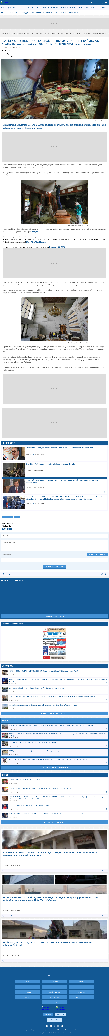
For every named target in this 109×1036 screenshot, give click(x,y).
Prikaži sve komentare (55, 567)
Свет (20, 33)
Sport (36, 8)
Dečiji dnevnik (81, 997)
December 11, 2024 (57, 247)
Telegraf (35, 231)
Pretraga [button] (102, 2)
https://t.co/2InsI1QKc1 (36, 241)
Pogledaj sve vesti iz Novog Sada (54, 768)
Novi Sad (45, 8)
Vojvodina (55, 8)
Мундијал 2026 (28, 13)
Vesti (3, 8)
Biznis (20, 8)
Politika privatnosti (85, 1030)
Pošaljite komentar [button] (97, 554)
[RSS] (61, 1026)
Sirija (17, 517)
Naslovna (5, 33)
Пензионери (61, 13)
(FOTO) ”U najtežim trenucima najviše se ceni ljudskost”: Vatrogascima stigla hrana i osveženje (54, 752)
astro (17, 13)
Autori (50, 1030)
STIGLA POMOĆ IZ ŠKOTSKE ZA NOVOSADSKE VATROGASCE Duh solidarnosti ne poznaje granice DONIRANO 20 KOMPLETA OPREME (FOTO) (54, 735)
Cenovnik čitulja (42, 1030)
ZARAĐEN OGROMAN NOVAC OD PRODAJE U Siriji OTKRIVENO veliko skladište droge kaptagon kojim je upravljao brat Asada (54, 850)
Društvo (29, 8)
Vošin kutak (74, 13)
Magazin (90, 8)
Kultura (81, 8)
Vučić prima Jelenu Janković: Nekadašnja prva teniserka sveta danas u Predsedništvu (54, 453)
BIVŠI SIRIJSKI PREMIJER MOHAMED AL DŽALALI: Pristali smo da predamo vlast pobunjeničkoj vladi (54, 940)
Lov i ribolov (102, 8)
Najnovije (12, 8)
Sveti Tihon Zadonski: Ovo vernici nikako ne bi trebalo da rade (54, 469)
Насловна (54, 1020)
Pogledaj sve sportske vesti (54, 822)
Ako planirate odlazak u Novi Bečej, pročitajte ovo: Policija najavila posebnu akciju (54, 690)
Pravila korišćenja (74, 1030)
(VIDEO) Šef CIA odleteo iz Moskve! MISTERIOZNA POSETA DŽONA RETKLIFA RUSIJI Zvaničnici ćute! (54, 486)
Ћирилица (60, 1015)
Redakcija (65, 1030)
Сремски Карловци (45, 13)
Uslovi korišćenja (6, 555)
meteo (4, 13)
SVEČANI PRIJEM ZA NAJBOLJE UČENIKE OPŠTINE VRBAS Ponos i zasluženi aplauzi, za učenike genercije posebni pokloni (54, 698)
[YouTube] (58, 1026)
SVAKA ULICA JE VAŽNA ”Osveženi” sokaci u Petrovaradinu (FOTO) (54, 744)
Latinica (48, 1015)
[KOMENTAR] (9, 574)
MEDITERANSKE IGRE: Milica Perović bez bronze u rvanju (54, 807)
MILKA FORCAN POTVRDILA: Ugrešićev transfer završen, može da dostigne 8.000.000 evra (54, 790)
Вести (13, 33)
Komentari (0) (8, 57)
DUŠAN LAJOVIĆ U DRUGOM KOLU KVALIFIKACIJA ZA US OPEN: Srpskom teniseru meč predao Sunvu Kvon (54, 815)
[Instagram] (51, 1026)
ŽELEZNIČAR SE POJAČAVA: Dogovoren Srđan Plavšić (54, 781)
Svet (9, 529)
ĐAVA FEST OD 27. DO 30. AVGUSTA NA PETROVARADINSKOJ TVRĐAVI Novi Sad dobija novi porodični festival (54, 761)
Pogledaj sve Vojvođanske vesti (54, 713)
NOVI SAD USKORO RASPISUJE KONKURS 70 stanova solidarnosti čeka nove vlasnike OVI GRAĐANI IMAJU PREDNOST (54, 727)
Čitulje (54, 1002)
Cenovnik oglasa (31, 1030)
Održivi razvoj (68, 8)
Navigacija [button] (106, 2)
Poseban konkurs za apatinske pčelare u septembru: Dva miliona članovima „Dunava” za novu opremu (54, 707)
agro (11, 13)
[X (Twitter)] (54, 1026)
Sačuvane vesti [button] (97, 2)
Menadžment (22, 1030)
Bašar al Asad (7, 517)
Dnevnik (8, 51)
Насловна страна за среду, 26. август (54, 643)
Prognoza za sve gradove (54, 616)
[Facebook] (47, 1026)
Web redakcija (57, 1030)
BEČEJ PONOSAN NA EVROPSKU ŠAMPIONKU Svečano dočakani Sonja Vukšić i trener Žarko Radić (54, 673)
